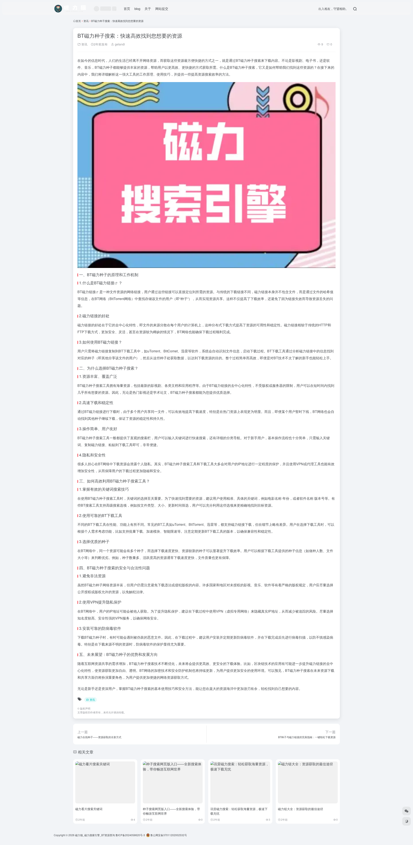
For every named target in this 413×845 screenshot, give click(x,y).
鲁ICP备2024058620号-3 (130, 835)
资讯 (86, 21)
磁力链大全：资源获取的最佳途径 (300, 809)
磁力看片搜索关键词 (88, 809)
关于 (148, 8)
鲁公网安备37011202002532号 (168, 835)
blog (137, 8)
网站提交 (161, 8)
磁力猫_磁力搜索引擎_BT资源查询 (95, 835)
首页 (127, 8)
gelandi (119, 44)
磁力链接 (106, 282)
